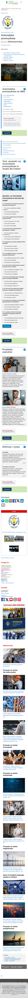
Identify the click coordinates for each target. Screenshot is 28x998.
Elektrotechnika (10, 95)
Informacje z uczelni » (8, 60)
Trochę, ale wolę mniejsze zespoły (12, 306)
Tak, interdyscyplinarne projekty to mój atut (13, 304)
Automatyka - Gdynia (10, 957)
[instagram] (15, 600)
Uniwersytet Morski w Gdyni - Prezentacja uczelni (14, 532)
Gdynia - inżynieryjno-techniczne (12, 959)
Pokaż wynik (7, 326)
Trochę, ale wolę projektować (10, 283)
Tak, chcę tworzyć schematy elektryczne (13, 293)
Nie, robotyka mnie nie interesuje (11, 239)
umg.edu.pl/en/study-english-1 (8, 154)
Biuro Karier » (4, 573)
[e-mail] (10, 502)
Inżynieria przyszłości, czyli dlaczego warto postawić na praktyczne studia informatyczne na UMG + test (14, 796)
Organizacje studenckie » (6, 574)
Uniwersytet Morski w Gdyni (7, 32)
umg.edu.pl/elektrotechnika (9, 120)
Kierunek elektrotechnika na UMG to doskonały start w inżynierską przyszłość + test (13, 715)
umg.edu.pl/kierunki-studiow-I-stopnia (12, 124)
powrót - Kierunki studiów (12, 966)
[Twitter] (18, 502)
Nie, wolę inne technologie (10, 225)
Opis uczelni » (4, 578)
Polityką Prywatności (20, 990)
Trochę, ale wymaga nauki (10, 260)
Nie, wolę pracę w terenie (10, 297)
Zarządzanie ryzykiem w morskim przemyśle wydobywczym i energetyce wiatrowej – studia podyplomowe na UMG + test (13, 949)
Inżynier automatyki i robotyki (9, 373)
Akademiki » (4, 575)
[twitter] (7, 600)
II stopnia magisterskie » (6, 567)
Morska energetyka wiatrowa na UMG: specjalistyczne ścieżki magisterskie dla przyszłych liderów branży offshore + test (12, 869)
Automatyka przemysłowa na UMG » (12, 52)
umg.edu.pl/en (5, 152)
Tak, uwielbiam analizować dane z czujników (14, 258)
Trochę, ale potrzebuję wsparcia (11, 295)
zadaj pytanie (7, 133)
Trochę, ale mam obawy (9, 223)
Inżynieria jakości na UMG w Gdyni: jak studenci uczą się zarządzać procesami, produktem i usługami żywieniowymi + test (13, 818)
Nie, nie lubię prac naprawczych (11, 285)
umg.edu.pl (4, 149)
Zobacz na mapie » (5, 593)
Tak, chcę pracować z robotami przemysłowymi (10, 233)
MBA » (2, 571)
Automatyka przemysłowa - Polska (13, 958)
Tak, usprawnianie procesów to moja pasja (13, 318)
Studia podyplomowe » (6, 570)
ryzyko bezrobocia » (8, 103)
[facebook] (3, 600)
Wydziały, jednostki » (5, 576)
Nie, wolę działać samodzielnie (11, 309)
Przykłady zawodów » (9, 57)
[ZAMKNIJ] (14, 994)
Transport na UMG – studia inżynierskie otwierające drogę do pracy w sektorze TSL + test (14, 841)
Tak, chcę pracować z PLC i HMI (11, 221)
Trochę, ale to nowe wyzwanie (11, 248)
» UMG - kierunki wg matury (7, 582)
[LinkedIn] (22, 502)
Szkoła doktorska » (5, 568)
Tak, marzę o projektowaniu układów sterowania (12, 209)
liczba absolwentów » (9, 99)
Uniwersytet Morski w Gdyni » (7, 557)
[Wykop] (3, 506)
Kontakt (20, 982)
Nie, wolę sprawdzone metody (11, 322)
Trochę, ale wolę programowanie (11, 211)
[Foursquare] (19, 600)
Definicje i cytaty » (8, 59)
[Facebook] (14, 502)
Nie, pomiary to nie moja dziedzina (12, 262)
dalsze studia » (7, 101)
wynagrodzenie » (8, 106)
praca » (5, 104)
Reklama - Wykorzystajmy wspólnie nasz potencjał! (9, 982)
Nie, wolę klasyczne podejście (11, 274)
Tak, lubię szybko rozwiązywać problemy (13, 281)
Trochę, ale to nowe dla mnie (10, 271)
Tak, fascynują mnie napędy (10, 246)
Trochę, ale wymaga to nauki (10, 320)
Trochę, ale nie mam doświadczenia (12, 236)
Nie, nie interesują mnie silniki (11, 250)
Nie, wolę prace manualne (10, 214)
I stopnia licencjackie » (6, 565)
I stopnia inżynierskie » (6, 566)
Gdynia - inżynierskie (10, 960)
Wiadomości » (4, 579)
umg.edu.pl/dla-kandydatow (8, 150)
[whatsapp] (6, 502)
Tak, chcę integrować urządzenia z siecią (13, 269)
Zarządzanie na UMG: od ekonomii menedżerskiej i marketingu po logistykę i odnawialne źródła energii (13, 768)
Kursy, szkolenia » (5, 572)
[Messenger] (3, 502)
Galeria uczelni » (4, 581)
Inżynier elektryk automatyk (8, 407)
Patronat (24, 982)
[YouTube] (11, 600)
